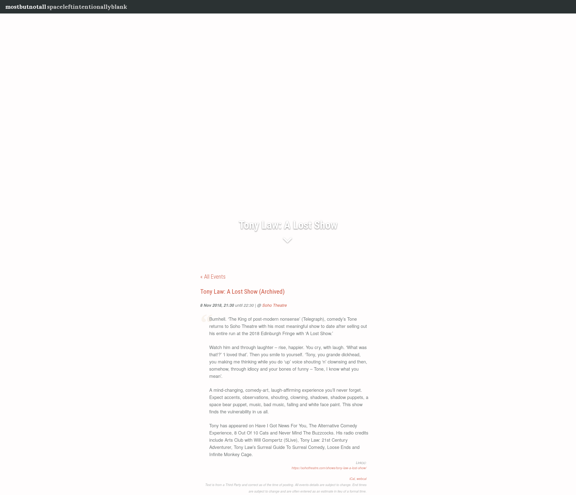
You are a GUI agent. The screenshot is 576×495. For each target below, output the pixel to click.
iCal (352, 478)
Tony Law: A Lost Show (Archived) (242, 291)
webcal (362, 478)
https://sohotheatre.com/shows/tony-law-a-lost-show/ (329, 468)
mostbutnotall (25, 6)
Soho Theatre (274, 305)
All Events (215, 276)
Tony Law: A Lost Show (288, 225)
